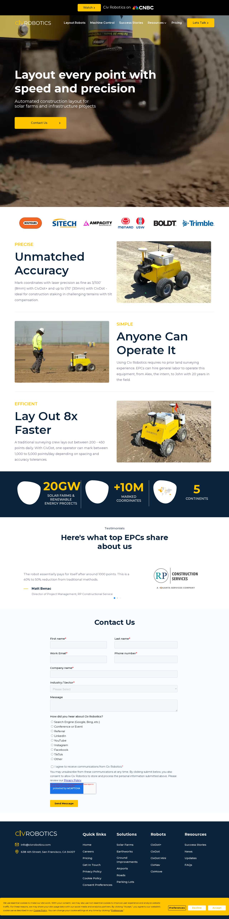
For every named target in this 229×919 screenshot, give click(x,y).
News (189, 851)
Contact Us (39, 123)
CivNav (155, 865)
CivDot (155, 851)
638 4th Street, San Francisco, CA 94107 (48, 852)
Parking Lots (125, 881)
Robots (158, 834)
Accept (217, 908)
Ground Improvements (127, 860)
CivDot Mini (158, 858)
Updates (191, 858)
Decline (197, 908)
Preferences (177, 908)
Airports (122, 868)
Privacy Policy (92, 871)
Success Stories (131, 22)
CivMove (156, 871)
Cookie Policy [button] (40, 910)
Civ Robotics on (117, 7)
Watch (88, 7)
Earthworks (125, 851)
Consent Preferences (97, 885)
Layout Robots (75, 22)
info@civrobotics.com (36, 844)
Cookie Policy (92, 878)
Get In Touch (92, 865)
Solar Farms (125, 844)
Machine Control (102, 22)
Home (87, 844)
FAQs (188, 865)
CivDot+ (156, 844)
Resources (156, 22)
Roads (121, 875)
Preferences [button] (117, 910)
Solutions (127, 834)
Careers (88, 851)
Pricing (177, 22)
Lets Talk (199, 22)
